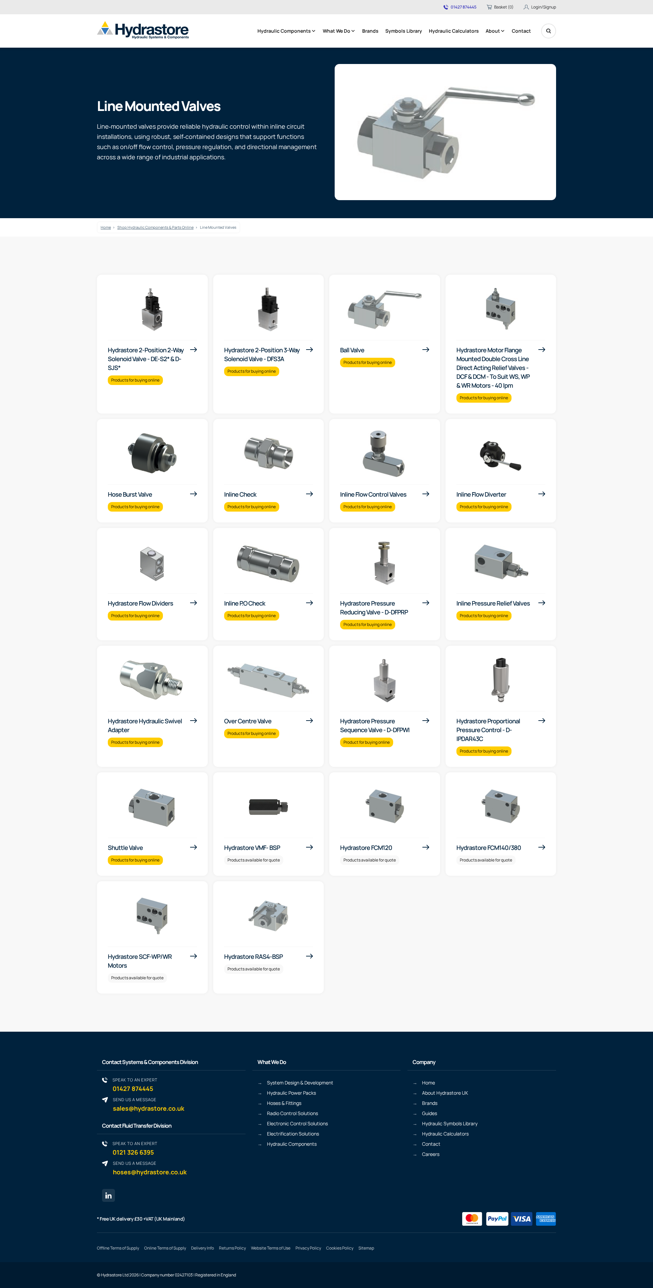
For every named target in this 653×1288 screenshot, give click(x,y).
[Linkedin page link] (108, 1195)
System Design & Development (300, 1082)
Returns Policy (232, 1248)
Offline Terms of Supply (118, 1248)
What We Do (336, 31)
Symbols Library (403, 31)
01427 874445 (463, 7)
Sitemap (366, 1248)
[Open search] (548, 30)
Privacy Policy (308, 1248)
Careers (430, 1154)
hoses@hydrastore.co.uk (150, 1168)
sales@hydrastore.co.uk (148, 1104)
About (493, 31)
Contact (521, 31)
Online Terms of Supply (165, 1248)
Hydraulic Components (284, 31)
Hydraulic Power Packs (291, 1093)
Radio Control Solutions (292, 1113)
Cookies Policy (339, 1248)
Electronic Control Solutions (297, 1123)
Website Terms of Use (270, 1248)
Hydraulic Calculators (454, 31)
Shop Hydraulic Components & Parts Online (155, 227)
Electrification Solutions (293, 1133)
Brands (370, 31)
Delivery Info (202, 1248)
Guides (429, 1113)
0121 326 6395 (135, 1148)
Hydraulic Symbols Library (450, 1123)
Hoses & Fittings (284, 1103)
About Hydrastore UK (445, 1093)
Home (106, 227)
